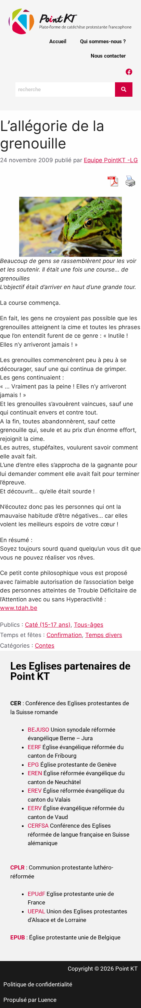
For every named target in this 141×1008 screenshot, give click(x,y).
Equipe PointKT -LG (111, 160)
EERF (34, 747)
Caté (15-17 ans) (47, 624)
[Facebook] (129, 72)
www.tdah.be (18, 607)
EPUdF (36, 893)
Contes (44, 645)
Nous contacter (108, 56)
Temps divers (103, 635)
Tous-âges (88, 624)
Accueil (57, 41)
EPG (33, 764)
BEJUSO (39, 729)
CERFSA (38, 825)
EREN (35, 773)
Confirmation (64, 635)
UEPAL (36, 911)
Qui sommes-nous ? (103, 41)
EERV (35, 808)
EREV (35, 790)
